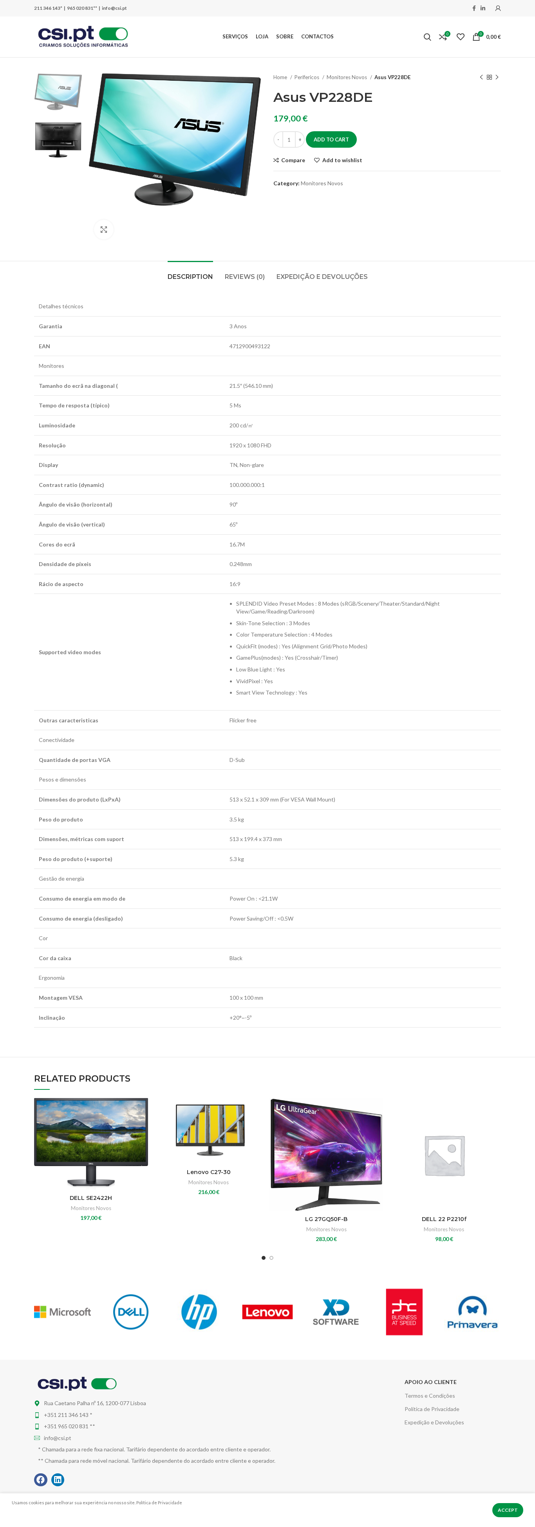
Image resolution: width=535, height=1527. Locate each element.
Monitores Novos (347, 77)
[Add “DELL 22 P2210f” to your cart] (495, 1128)
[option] (58, 92)
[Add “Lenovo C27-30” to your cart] (259, 1128)
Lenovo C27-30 (209, 1172)
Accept (508, 1510)
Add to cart (331, 139)
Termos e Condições (430, 1395)
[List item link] (187, 1415)
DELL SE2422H (91, 1197)
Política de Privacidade (432, 1409)
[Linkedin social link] (483, 8)
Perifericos (307, 77)
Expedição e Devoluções (434, 1422)
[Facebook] (40, 1480)
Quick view (142, 1146)
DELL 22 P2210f (444, 1219)
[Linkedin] (58, 1480)
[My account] (498, 8)
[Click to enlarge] (104, 229)
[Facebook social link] (474, 8)
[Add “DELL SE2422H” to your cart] (142, 1128)
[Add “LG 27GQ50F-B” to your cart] (377, 1128)
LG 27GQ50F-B (326, 1219)
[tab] (190, 273)
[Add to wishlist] (142, 1111)
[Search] (427, 37)
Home (280, 77)
